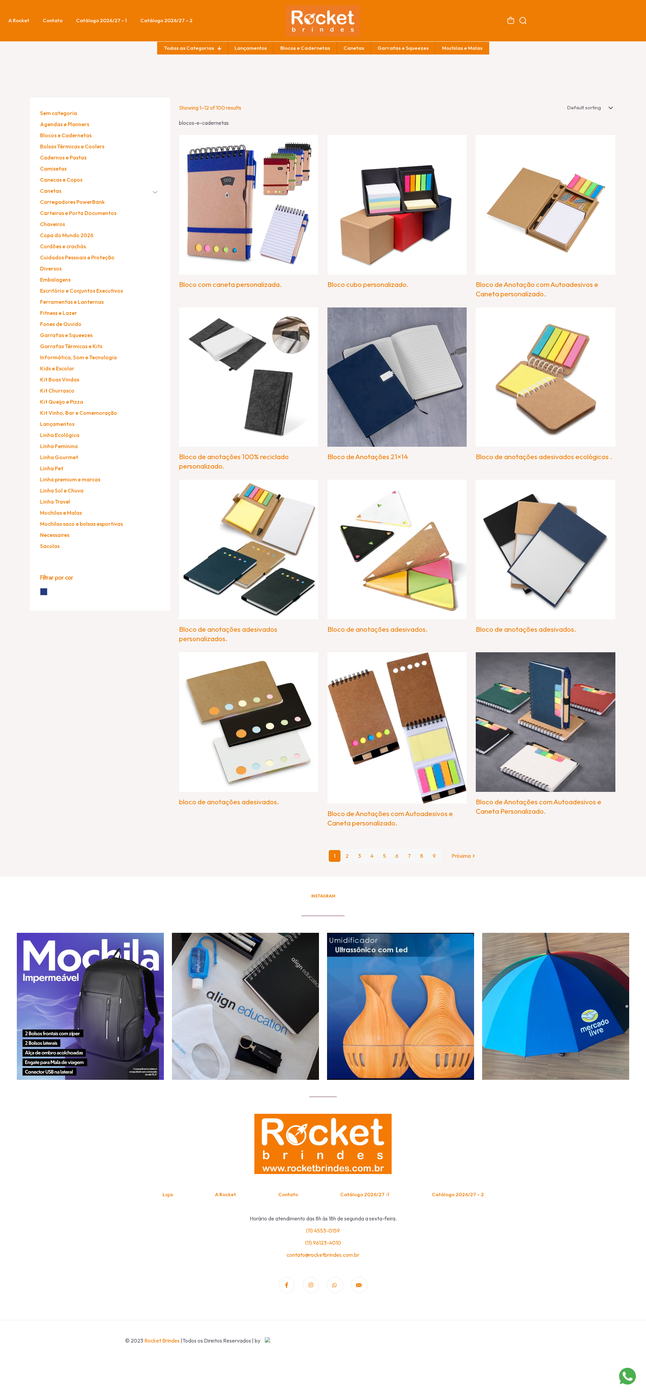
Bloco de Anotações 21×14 (367, 456)
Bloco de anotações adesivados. (377, 629)
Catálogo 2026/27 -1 (364, 1194)
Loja (168, 1194)
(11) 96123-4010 (323, 1242)
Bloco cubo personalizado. (368, 284)
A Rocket (225, 1194)
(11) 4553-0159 (323, 1230)
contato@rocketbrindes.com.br (323, 1254)
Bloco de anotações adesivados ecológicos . (544, 456)
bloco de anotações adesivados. (229, 801)
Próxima (461, 855)
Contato (288, 1194)
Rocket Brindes (162, 1340)
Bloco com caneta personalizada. (230, 284)
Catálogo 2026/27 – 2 (458, 1194)
